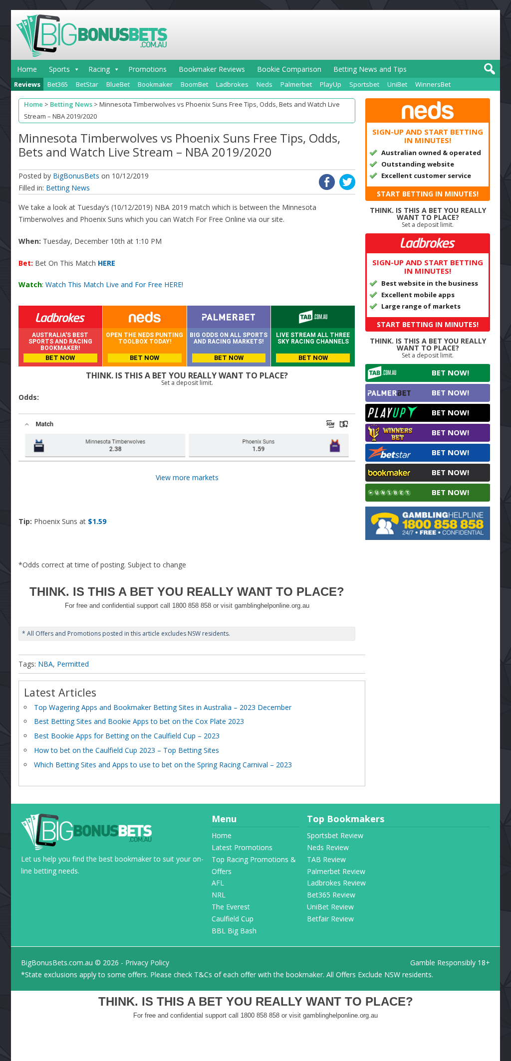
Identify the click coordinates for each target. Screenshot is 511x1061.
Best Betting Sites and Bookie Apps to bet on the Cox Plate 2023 (139, 721)
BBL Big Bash (234, 930)
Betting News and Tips (370, 69)
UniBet (397, 84)
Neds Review (328, 847)
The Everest (231, 906)
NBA (45, 664)
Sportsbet (364, 84)
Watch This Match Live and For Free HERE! (114, 284)
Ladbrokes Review (336, 882)
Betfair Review (330, 918)
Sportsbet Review (335, 835)
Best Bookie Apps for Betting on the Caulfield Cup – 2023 (127, 735)
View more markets (187, 477)
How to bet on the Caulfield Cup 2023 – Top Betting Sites (126, 750)
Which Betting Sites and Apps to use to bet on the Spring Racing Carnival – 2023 (163, 764)
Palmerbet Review (336, 871)
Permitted (73, 664)
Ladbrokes (232, 84)
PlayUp (330, 84)
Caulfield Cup (233, 918)
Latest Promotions (242, 847)
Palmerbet (296, 84)
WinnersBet (433, 84)
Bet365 (57, 84)
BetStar (87, 84)
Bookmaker (155, 84)
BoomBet (194, 84)
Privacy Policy (147, 962)
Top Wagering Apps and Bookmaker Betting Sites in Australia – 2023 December (162, 707)
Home (27, 69)
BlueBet (118, 84)
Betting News (68, 187)
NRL (219, 894)
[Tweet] (347, 187)
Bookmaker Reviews (212, 69)
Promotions (147, 69)
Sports (59, 69)
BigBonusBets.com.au (57, 962)
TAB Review (326, 859)
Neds (264, 84)
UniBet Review (330, 906)
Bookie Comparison (289, 69)
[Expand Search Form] (488, 71)
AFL (218, 882)
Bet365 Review (331, 894)
